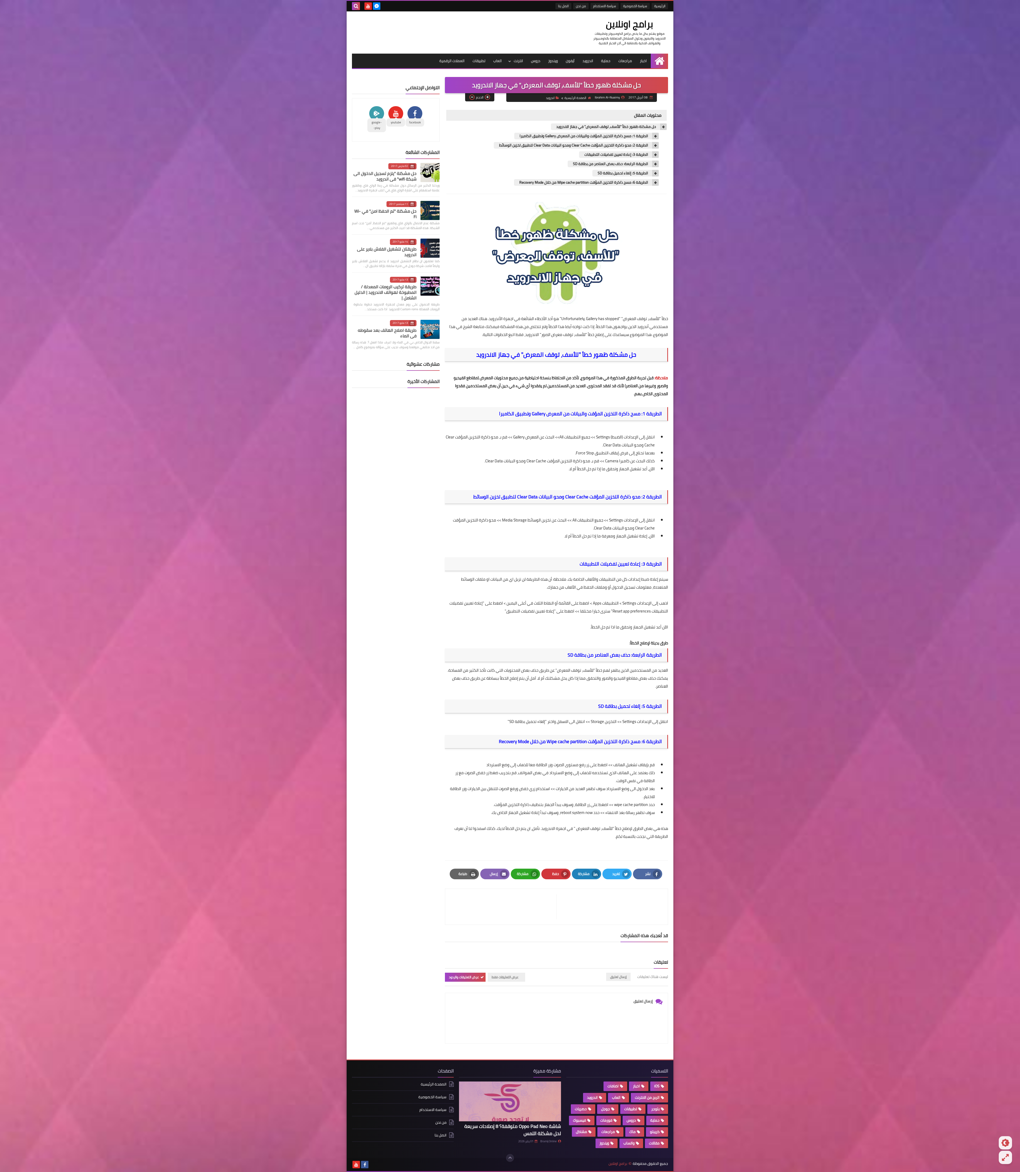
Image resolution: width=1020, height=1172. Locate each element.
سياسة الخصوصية (635, 6)
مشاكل (581, 1131)
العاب (497, 60)
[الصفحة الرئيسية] (659, 61)
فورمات (606, 1120)
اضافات (613, 1086)
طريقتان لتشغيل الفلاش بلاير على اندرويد (386, 251)
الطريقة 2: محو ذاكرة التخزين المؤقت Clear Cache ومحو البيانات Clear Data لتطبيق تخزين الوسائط (573, 145)
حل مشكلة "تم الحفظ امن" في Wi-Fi (385, 214)
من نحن (581, 6)
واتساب (629, 1143)
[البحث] (356, 6)
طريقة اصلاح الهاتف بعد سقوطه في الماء (387, 333)
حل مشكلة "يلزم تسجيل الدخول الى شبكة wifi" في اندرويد (385, 176)
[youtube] (368, 6)
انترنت (518, 60)
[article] (503, 906)
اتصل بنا (563, 6)
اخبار (643, 60)
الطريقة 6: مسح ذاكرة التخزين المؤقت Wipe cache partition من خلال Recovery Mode (583, 182)
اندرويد (588, 60)
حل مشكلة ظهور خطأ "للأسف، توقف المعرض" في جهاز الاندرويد (606, 126)
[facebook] (364, 1164)
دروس (535, 60)
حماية (605, 60)
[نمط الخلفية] (1005, 1157)
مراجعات (625, 60)
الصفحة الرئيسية (575, 98)
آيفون (570, 60)
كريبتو (655, 1131)
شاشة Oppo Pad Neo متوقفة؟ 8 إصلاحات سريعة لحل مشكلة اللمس (512, 1130)
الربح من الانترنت (647, 1097)
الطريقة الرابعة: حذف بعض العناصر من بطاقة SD (610, 164)
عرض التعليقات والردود (464, 977)
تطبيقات (479, 60)
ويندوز (553, 60)
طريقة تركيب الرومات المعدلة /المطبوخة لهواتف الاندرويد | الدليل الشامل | (385, 292)
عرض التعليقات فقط (505, 977)
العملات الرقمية (452, 60)
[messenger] (376, 6)
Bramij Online (548, 1141)
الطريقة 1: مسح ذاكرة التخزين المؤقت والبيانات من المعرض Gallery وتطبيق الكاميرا (584, 136)
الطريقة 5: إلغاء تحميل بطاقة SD (623, 173)
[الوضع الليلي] (1005, 1142)
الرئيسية (659, 6)
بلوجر (655, 1108)
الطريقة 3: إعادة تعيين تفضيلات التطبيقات (616, 154)
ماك (632, 1131)
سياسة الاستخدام (604, 6)
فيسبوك (579, 1120)
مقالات (654, 1143)
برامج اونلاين (629, 24)
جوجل (605, 1108)
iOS (657, 1086)
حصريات (581, 1108)
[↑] (510, 1158)
